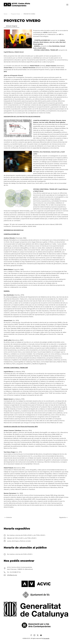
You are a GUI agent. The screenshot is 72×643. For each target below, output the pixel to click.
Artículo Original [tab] (11, 26)
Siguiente (62, 517)
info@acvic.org (12, 575)
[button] (67, 4)
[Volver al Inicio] (17, 4)
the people (46, 638)
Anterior (9, 517)
